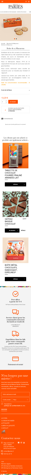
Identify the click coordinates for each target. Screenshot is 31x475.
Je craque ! (13, 102)
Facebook (18, 442)
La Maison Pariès (7, 420)
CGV (2, 461)
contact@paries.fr (15, 324)
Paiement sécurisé (15, 364)
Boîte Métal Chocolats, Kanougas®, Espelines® (11, 269)
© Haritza (4, 471)
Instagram (21, 442)
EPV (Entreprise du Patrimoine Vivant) (11, 468)
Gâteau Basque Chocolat (10, 221)
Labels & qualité (8, 425)
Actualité (5, 423)
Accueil (4, 418)
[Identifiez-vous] (26, 1)
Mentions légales (6, 464)
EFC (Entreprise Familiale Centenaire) (11, 466)
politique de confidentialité (12, 406)
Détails (15, 184)
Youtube (24, 442)
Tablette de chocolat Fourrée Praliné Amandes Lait (13, 174)
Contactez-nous (10, 438)
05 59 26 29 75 (8, 454)
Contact (4, 428)
